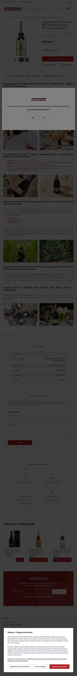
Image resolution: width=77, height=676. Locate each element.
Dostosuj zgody (40, 666)
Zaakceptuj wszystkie (59, 666)
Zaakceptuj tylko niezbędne (19, 666)
